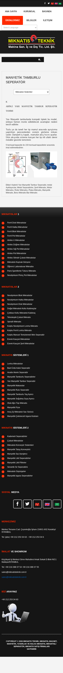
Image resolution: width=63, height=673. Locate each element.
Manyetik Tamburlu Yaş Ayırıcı (20, 394)
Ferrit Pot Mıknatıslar (16, 236)
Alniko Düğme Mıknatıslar (18, 244)
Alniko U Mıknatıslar (16, 240)
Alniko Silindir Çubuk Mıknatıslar (21, 258)
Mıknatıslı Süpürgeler (16, 471)
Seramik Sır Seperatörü (17, 467)
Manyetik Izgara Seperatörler (20, 476)
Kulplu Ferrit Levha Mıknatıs (19, 330)
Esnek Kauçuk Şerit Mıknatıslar (20, 343)
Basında (47, 11)
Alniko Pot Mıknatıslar (16, 253)
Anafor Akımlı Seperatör (17, 372)
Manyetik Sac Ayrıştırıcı (17, 454)
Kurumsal (29, 11)
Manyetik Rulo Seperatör (18, 390)
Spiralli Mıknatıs (14, 322)
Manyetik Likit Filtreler (16, 462)
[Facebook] (45, 3)
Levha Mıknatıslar (15, 364)
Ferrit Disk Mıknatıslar (16, 223)
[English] (56, 3)
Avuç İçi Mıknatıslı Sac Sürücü (20, 412)
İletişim (47, 20)
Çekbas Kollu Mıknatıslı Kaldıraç (21, 313)
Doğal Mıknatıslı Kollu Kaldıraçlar (21, 308)
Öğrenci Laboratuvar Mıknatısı (20, 266)
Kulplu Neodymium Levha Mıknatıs (22, 326)
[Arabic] (59, 3)
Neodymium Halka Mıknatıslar (20, 300)
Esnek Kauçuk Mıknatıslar (18, 339)
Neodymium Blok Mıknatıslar (19, 295)
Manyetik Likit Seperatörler (19, 458)
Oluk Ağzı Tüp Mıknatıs (17, 403)
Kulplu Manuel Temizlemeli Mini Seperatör (25, 335)
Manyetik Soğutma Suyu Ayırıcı (20, 399)
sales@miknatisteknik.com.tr (14, 572)
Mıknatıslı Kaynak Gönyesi (18, 262)
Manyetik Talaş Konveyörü (18, 449)
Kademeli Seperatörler (17, 436)
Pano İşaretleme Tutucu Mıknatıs (21, 271)
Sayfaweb (31, 649)
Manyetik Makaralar (16, 385)
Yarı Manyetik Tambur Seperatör (21, 381)
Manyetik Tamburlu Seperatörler (21, 377)
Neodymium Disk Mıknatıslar (19, 304)
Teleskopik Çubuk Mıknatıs (19, 317)
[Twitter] (48, 3)
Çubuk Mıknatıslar (15, 441)
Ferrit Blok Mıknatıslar (16, 231)
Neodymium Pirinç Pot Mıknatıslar (22, 275)
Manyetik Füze (13, 407)
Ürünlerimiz (12, 20)
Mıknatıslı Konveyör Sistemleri (20, 445)
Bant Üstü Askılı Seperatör (18, 368)
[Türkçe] (52, 3)
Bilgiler (31, 20)
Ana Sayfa (11, 11)
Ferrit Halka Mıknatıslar (17, 227)
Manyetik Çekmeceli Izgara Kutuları (22, 416)
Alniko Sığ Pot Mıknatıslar (18, 249)
